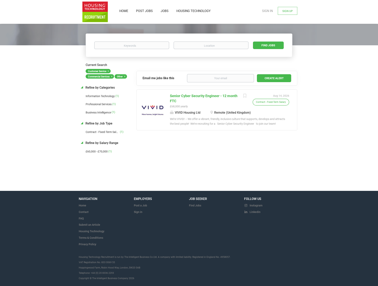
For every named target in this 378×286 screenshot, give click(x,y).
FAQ (81, 218)
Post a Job (140, 205)
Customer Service (97, 71)
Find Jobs (268, 45)
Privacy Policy (87, 244)
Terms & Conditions (91, 237)
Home (82, 205)
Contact (84, 212)
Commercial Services (99, 76)
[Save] (245, 96)
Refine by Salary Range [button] (101, 143)
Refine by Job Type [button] (98, 123)
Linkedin (255, 212)
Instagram (256, 205)
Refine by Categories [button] (100, 87)
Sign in (267, 11)
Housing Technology (91, 231)
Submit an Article (89, 224)
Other (120, 76)
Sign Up (287, 11)
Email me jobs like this (158, 78)
